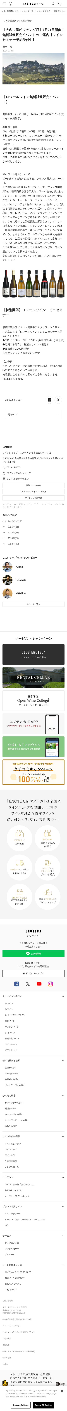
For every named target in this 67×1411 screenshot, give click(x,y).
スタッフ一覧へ (33, 604)
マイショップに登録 (33, 498)
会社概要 (5, 1345)
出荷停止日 (16, 1313)
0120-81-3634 (22, 1307)
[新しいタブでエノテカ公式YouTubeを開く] (39, 983)
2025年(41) (13, 532)
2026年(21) (13, 527)
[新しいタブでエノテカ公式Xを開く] (27, 983)
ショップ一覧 (27, 11)
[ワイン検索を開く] (53, 4)
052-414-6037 (14, 467)
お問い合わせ (7, 1301)
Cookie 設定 (6, 1358)
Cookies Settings (21, 1405)
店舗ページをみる (33, 485)
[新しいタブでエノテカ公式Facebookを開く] (16, 983)
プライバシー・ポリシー (11, 1326)
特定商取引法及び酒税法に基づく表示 (17, 1319)
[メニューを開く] (4, 4)
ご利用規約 (6, 1339)
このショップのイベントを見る (33, 492)
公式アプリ (39, 973)
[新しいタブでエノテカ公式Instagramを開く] (50, 983)
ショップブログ (43, 11)
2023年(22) (13, 544)
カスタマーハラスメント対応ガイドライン (18, 1332)
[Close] (62, 1390)
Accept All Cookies (43, 1405)
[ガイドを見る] (10, 4)
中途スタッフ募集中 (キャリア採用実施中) (18, 1351)
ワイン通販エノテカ (10, 11)
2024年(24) (13, 538)
